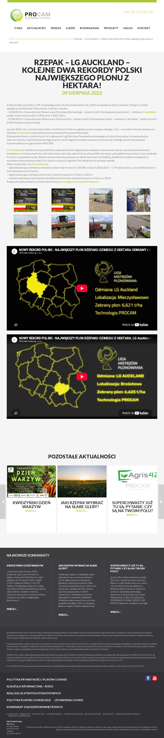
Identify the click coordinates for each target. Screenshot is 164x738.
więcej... (31, 510)
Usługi (128, 28)
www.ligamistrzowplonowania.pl (79, 181)
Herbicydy (25, 714)
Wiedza (56, 28)
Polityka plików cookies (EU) (29, 700)
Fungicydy (12, 714)
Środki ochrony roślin (128, 714)
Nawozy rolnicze (73, 714)
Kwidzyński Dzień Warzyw (25, 565)
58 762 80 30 (14, 733)
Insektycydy (38, 714)
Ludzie (70, 28)
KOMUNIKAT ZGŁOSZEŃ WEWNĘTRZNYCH (35, 707)
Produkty (111, 28)
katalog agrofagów (19, 716)
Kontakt (143, 28)
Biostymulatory (92, 714)
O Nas (18, 28)
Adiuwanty (108, 714)
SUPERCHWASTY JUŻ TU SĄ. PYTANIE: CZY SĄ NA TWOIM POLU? (127, 568)
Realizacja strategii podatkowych (34, 693)
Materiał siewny (54, 714)
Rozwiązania (89, 28)
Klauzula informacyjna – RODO (30, 686)
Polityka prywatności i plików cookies (37, 679)
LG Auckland (148, 111)
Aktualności (36, 28)
